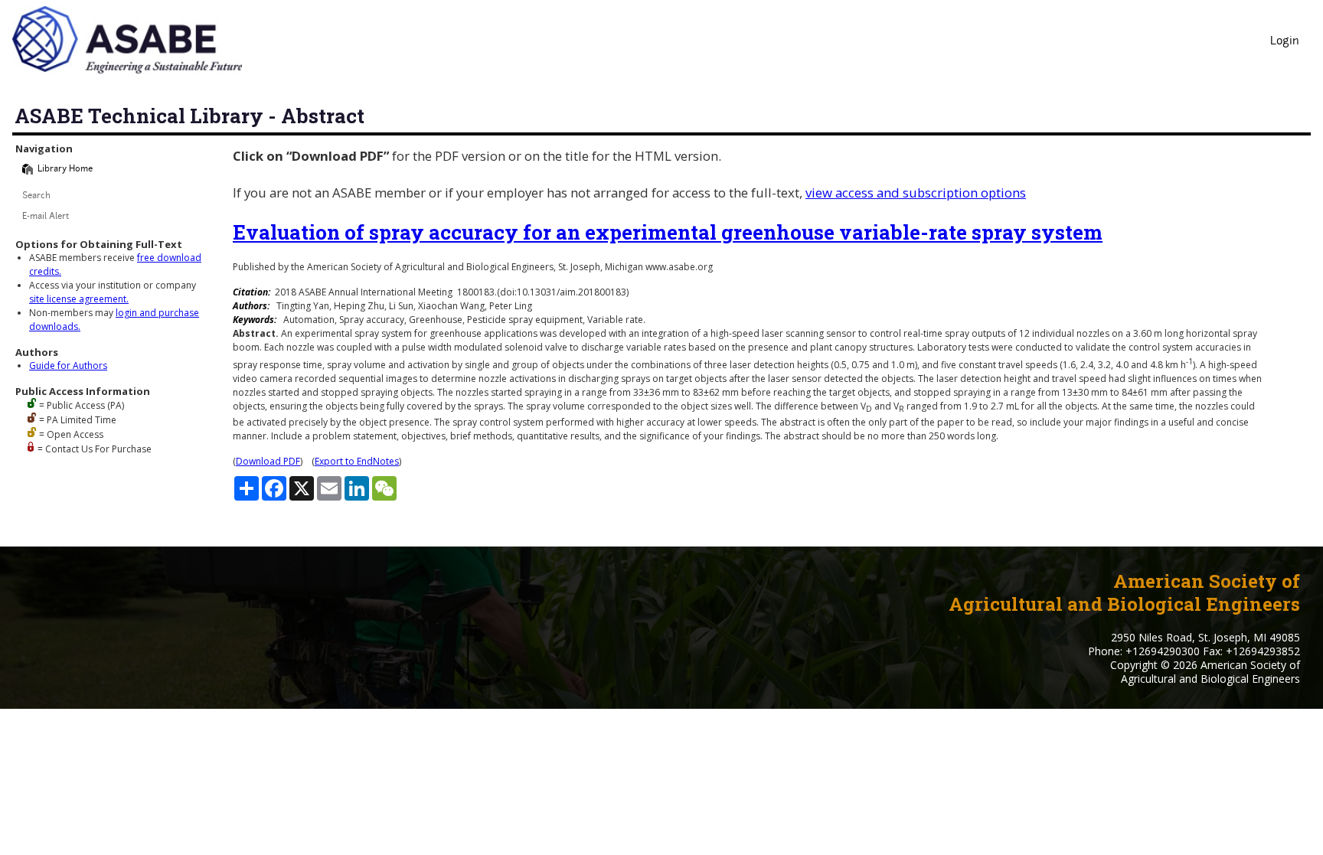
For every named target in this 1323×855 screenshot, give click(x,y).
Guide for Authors (68, 365)
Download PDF (268, 461)
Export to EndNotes (357, 461)
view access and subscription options (915, 192)
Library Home (65, 169)
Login (1284, 41)
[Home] (27, 169)
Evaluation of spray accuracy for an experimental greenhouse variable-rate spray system (667, 232)
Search (36, 196)
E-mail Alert (45, 217)
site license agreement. (79, 298)
